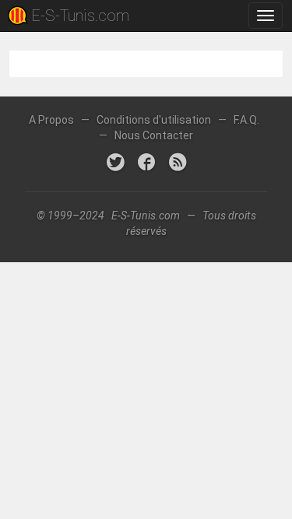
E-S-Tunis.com (80, 15)
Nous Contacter (153, 135)
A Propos (51, 120)
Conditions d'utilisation (154, 120)
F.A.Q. (246, 120)
